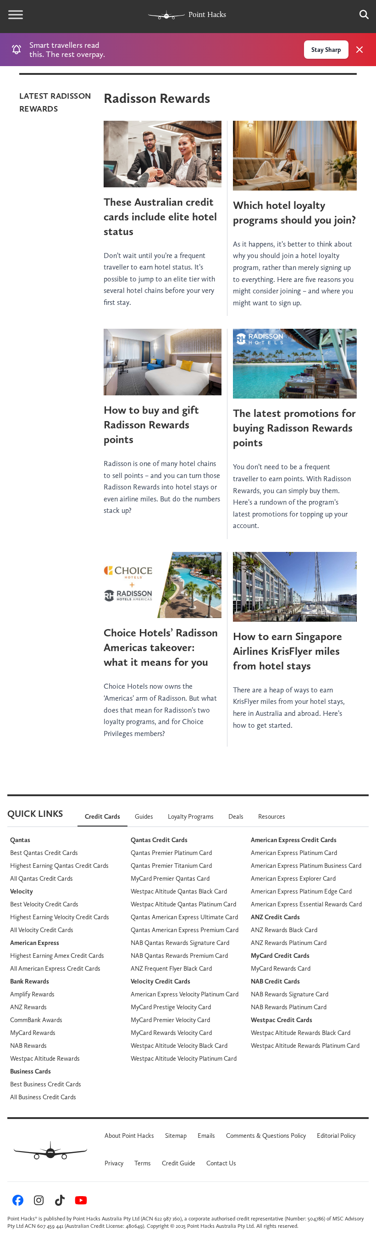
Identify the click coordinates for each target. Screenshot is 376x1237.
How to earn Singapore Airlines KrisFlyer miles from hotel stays (287, 651)
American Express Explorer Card (293, 878)
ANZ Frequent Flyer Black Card (171, 968)
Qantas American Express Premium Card (184, 929)
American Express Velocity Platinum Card (184, 994)
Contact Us (221, 1163)
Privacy (114, 1163)
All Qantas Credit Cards (41, 878)
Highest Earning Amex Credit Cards (57, 955)
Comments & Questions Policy (266, 1135)
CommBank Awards (36, 1019)
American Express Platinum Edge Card (301, 891)
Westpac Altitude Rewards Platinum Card (305, 1045)
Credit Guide (178, 1163)
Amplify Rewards (32, 994)
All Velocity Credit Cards (41, 929)
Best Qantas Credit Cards (44, 852)
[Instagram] (37, 1202)
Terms (142, 1163)
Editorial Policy (336, 1135)
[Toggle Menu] (15, 14)
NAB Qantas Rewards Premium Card (179, 955)
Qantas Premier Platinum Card (171, 852)
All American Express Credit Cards (55, 968)
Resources (271, 816)
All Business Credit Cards (43, 1097)
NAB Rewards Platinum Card (288, 1007)
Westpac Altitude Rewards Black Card (300, 1032)
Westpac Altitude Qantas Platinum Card (183, 904)
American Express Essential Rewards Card (306, 904)
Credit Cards (102, 816)
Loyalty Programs (191, 816)
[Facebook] (16, 1202)
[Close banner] (359, 49)
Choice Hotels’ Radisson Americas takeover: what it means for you (161, 647)
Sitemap (176, 1135)
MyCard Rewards (32, 1032)
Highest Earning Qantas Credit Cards (59, 865)
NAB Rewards (28, 1045)
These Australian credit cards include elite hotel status (160, 216)
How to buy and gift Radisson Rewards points (151, 424)
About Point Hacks (129, 1135)
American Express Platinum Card (294, 852)
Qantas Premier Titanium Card (171, 865)
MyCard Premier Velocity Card (170, 1019)
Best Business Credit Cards (45, 1084)
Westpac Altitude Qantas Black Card (179, 891)
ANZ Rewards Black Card (284, 929)
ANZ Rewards (28, 1007)
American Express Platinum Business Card (306, 865)
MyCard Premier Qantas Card (170, 878)
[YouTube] (79, 1202)
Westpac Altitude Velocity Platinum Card (184, 1058)
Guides (144, 816)
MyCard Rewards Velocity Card (171, 1032)
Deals (235, 816)
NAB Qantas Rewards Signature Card (180, 942)
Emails (206, 1135)
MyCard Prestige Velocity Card (171, 1007)
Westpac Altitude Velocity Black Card (179, 1045)
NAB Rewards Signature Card (289, 994)
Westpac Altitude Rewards (45, 1058)
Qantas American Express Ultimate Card (184, 917)
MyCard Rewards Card (280, 968)
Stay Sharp (326, 49)
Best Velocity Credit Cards (44, 904)
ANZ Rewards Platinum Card (288, 942)
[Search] (359, 15)
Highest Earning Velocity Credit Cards (59, 917)
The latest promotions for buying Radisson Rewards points (294, 427)
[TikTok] (58, 1202)
